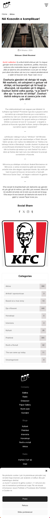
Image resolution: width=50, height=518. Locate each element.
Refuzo (25, 506)
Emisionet (25, 401)
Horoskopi (25, 439)
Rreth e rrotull (25, 443)
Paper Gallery (25, 405)
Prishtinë (25, 431)
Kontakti (25, 413)
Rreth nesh (25, 409)
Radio (25, 397)
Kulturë (25, 427)
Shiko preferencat (25, 512)
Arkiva (25, 447)
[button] (46, 471)
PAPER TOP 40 (25, 460)
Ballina (25, 393)
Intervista (25, 435)
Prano (25, 499)
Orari (25, 464)
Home (4, 14)
